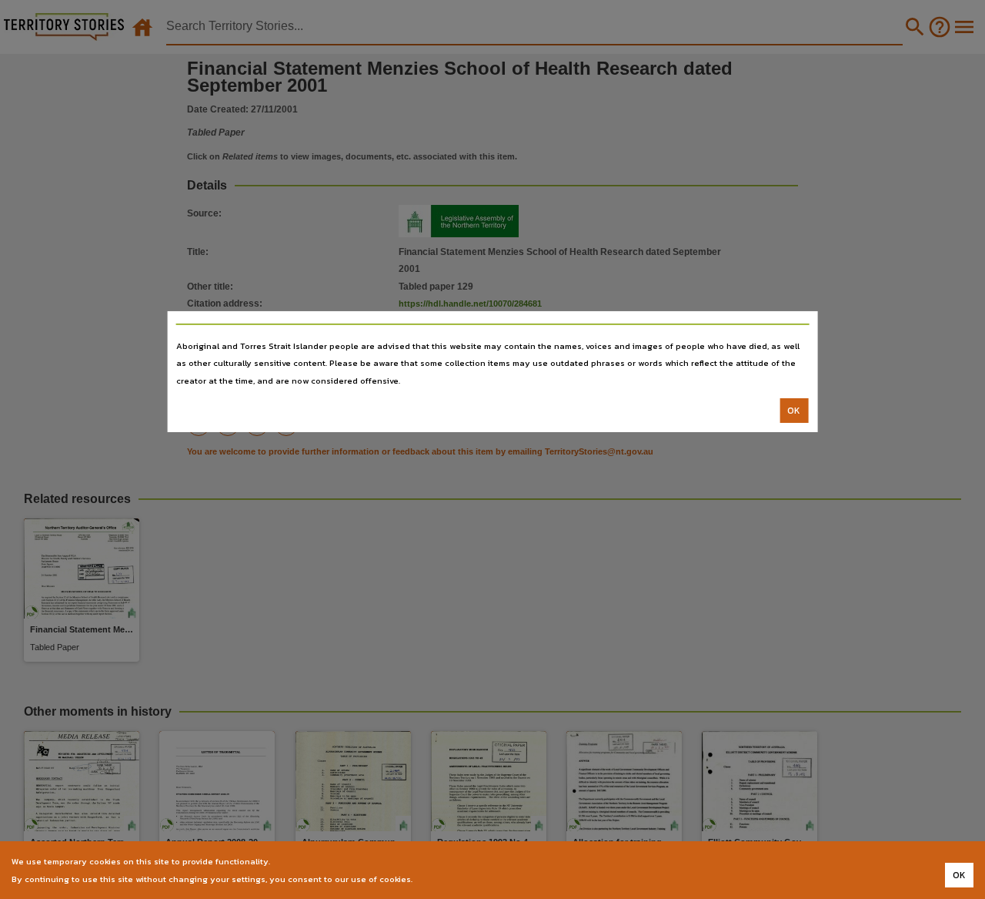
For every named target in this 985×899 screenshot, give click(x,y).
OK (793, 411)
